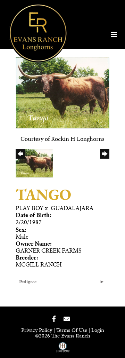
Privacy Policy (36, 330)
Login (97, 330)
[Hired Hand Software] (62, 349)
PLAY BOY (29, 208)
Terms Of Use (71, 330)
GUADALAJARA (72, 208)
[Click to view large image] (62, 92)
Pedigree (27, 281)
